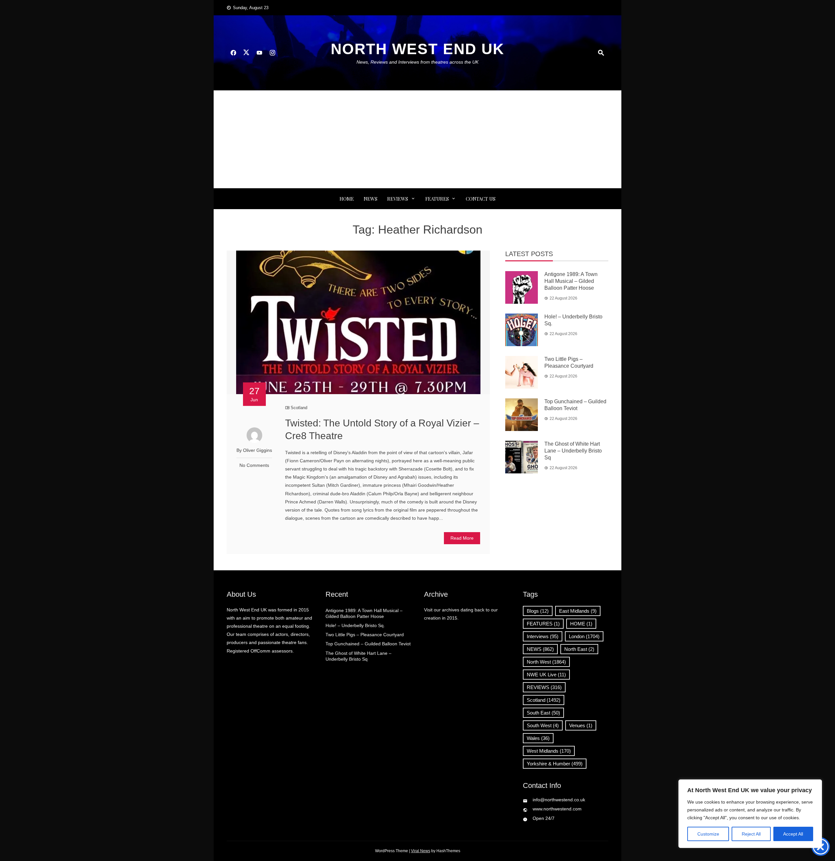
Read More (462, 538)
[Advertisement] (417, 139)
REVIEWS (397, 198)
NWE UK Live (546, 674)
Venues (580, 725)
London (584, 636)
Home (347, 198)
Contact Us (480, 198)
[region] (750, 813)
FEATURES (437, 198)
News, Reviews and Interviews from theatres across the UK (417, 62)
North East (579, 649)
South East (543, 712)
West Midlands (549, 751)
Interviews (542, 636)
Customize (708, 834)
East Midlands (578, 611)
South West (543, 725)
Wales (538, 738)
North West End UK (417, 48)
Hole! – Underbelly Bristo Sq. (355, 625)
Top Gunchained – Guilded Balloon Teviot (368, 643)
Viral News (420, 851)
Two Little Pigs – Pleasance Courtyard (365, 634)
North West (546, 662)
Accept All (793, 834)
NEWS (370, 198)
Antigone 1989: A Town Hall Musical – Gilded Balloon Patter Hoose (571, 281)
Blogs (538, 611)
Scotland (299, 407)
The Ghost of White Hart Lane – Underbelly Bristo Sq (573, 450)
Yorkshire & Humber (555, 763)
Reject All (751, 834)
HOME (581, 623)
